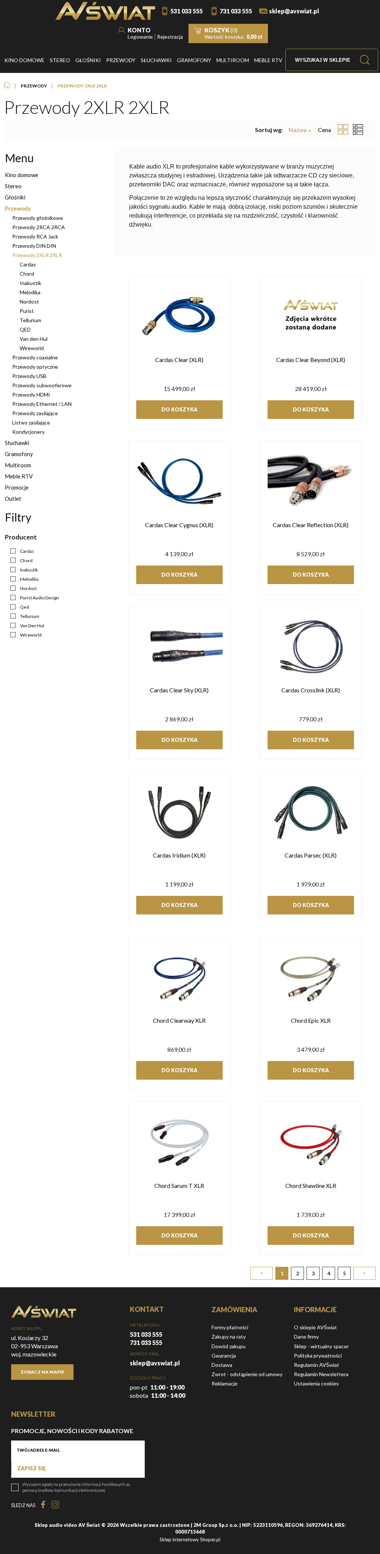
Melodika (30, 292)
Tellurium (30, 320)
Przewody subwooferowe (42, 385)
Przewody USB (29, 376)
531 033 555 (186, 11)
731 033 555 (236, 11)
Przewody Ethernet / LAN (42, 404)
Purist (27, 311)
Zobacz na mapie (42, 1372)
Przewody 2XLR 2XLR (37, 255)
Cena (324, 129)
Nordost (29, 301)
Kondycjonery (28, 432)
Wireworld (32, 348)
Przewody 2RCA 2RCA (38, 227)
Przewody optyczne (35, 366)
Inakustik (30, 283)
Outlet (13, 498)
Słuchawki (17, 442)
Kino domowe (21, 175)
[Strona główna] (105, 11)
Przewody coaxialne (35, 357)
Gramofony (19, 454)
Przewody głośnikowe (37, 218)
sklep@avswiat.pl (294, 11)
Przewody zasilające (35, 413)
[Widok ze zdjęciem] (343, 130)
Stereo (13, 186)
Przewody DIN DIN (34, 246)
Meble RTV (19, 476)
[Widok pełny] (358, 130)
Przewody (18, 208)
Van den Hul (34, 339)
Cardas (28, 264)
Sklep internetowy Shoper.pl (190, 1539)
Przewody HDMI (31, 394)
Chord (27, 273)
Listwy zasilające (31, 422)
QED (25, 329)
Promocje (17, 487)
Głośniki (15, 197)
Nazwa (297, 129)
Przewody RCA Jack (35, 236)
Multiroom (18, 465)
